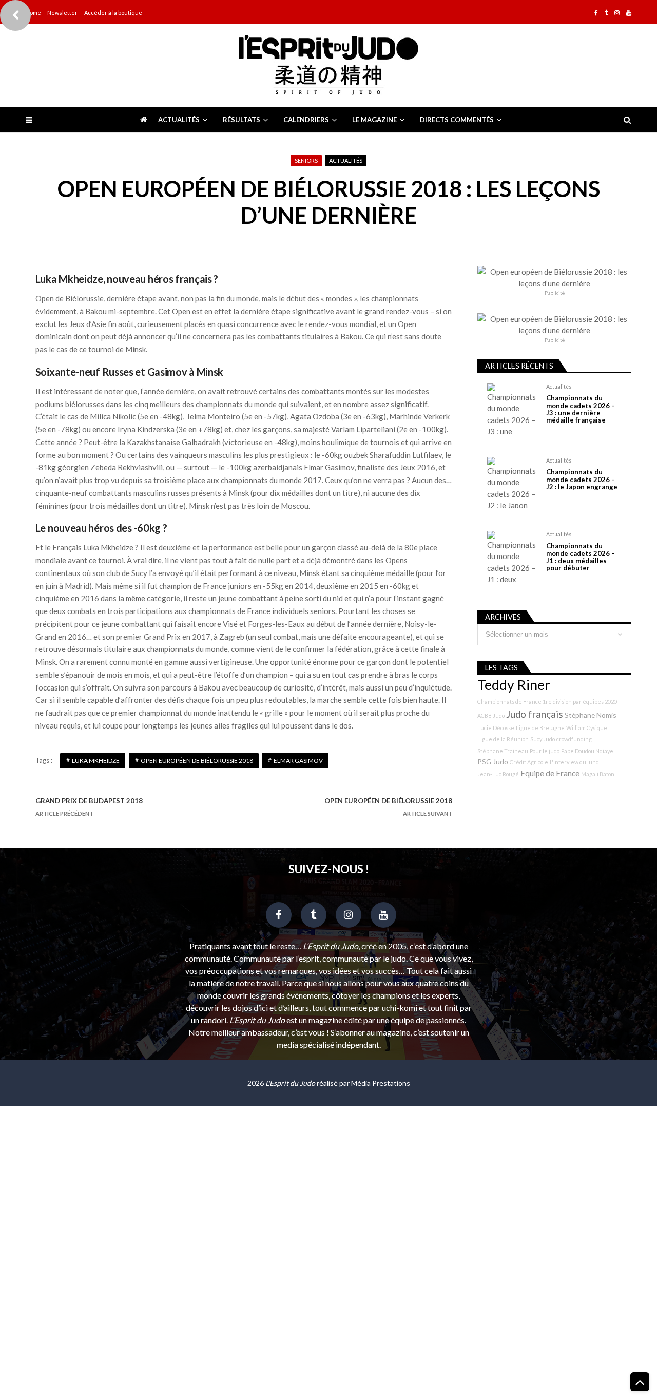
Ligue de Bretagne (540, 727)
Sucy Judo (542, 739)
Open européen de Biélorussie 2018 (197, 760)
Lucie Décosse (495, 727)
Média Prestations (380, 1083)
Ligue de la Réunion (503, 739)
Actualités (179, 120)
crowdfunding (574, 739)
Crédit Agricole (529, 762)
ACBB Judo (491, 715)
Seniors (306, 160)
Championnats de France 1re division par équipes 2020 (547, 701)
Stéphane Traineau (502, 751)
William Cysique (586, 727)
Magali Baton (597, 774)
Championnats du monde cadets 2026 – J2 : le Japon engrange (581, 479)
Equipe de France (549, 773)
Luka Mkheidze (96, 760)
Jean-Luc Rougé (498, 774)
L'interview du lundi (575, 762)
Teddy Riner (513, 685)
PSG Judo (492, 761)
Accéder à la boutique (113, 12)
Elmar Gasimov (298, 760)
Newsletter (62, 12)
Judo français (534, 714)
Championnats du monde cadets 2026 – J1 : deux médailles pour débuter (580, 557)
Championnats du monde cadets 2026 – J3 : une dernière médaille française (580, 409)
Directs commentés (457, 120)
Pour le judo (544, 751)
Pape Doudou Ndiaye (587, 751)
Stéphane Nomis (590, 715)
